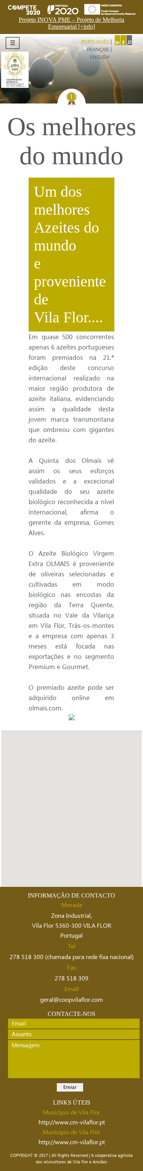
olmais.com (45, 708)
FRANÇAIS (98, 49)
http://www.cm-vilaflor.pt (72, 1122)
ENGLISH (99, 57)
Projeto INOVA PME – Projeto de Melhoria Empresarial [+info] (71, 23)
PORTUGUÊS (95, 42)
